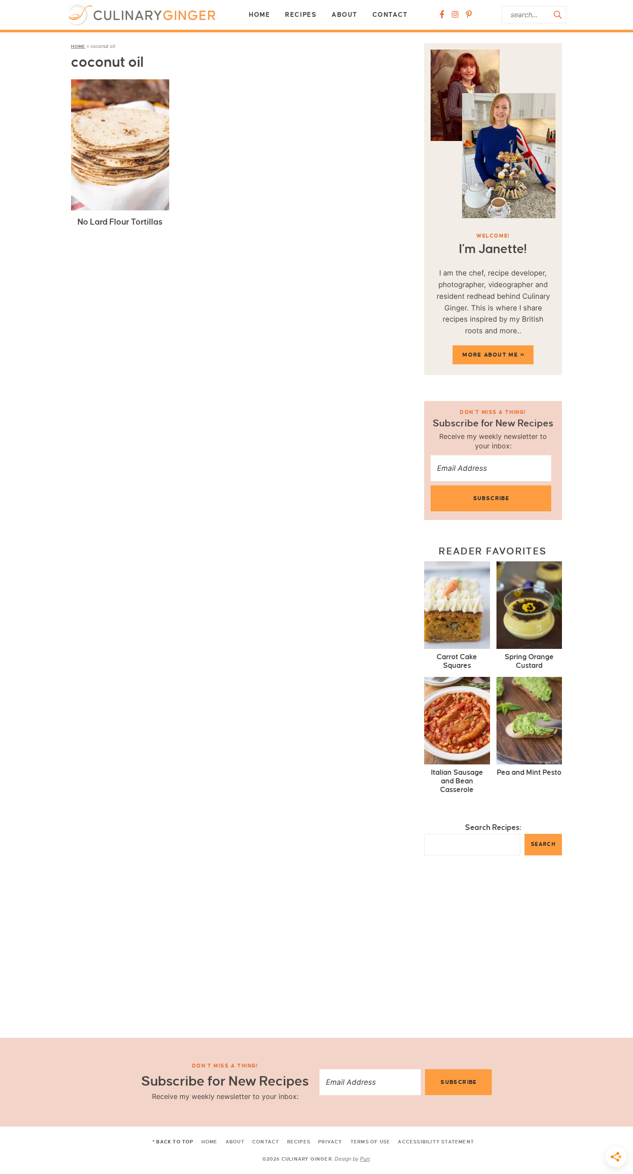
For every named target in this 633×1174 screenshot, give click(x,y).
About (344, 14)
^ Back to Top (173, 1141)
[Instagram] (455, 14)
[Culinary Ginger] (141, 14)
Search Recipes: (493, 827)
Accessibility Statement (436, 1141)
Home (259, 14)
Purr (364, 1158)
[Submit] (557, 14)
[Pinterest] (469, 14)
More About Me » (493, 355)
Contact (390, 14)
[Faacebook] (442, 14)
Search (543, 844)
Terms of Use (370, 1141)
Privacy (330, 1141)
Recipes (300, 14)
